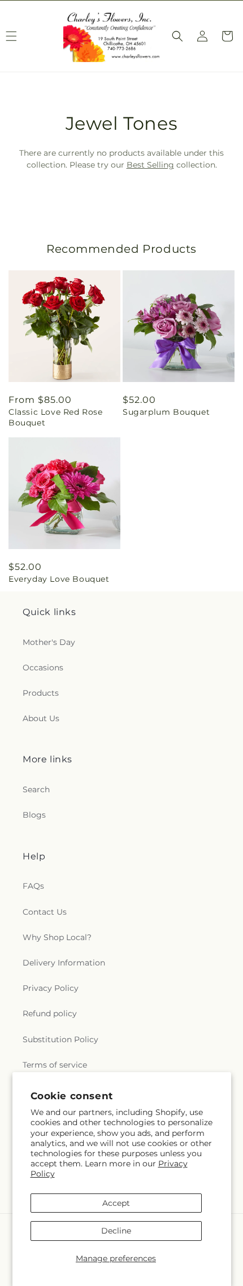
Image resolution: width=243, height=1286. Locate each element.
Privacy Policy (51, 988)
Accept (116, 1203)
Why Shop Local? (57, 937)
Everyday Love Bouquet (59, 579)
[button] (177, 36)
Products (41, 693)
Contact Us (45, 912)
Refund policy (50, 1013)
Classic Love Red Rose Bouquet (55, 417)
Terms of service (55, 1065)
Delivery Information (64, 963)
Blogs (34, 815)
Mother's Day (49, 642)
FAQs (33, 886)
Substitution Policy (60, 1039)
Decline (116, 1231)
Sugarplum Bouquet (166, 412)
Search (36, 789)
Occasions (43, 667)
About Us (41, 718)
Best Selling (150, 165)
